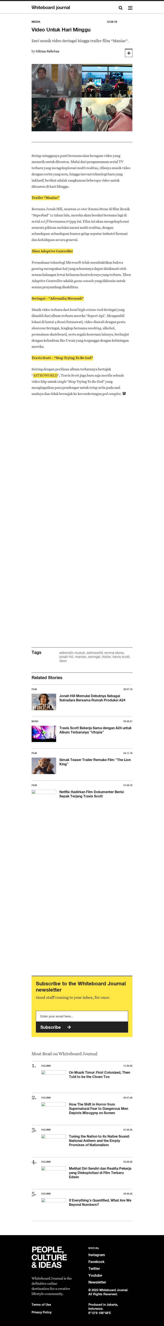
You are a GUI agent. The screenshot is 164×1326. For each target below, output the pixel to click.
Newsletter (97, 1282)
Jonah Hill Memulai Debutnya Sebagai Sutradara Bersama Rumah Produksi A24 (92, 698)
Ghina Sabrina (47, 51)
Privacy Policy (41, 1312)
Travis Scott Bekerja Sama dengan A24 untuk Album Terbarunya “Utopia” (95, 730)
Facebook (96, 1262)
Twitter (94, 1269)
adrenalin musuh (72, 653)
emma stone (114, 653)
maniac (80, 657)
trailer (106, 657)
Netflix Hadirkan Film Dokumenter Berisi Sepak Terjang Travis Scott (91, 794)
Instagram (96, 1255)
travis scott (121, 657)
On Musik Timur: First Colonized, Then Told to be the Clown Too (99, 1074)
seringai (94, 657)
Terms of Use (41, 1304)
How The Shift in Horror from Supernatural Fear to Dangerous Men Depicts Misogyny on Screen (98, 1108)
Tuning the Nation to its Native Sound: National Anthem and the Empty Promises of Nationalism (99, 1140)
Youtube (95, 1275)
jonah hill (66, 657)
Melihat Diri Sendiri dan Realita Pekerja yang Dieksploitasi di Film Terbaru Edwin (100, 1172)
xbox (63, 661)
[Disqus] (82, 467)
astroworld (95, 653)
